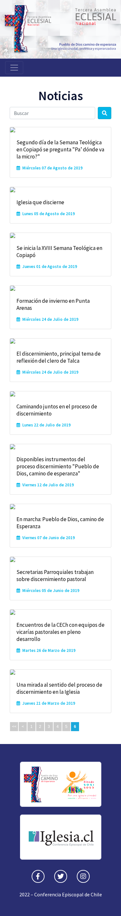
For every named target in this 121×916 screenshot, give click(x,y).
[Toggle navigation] (14, 67)
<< (14, 726)
